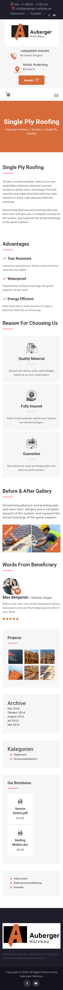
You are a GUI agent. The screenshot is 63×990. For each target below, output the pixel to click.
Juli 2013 (13, 720)
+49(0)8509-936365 (34, 51)
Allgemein (20, 754)
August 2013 (16, 716)
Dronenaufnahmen (25, 758)
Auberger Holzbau (31, 976)
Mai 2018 (14, 708)
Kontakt (36, 13)
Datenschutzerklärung (27, 882)
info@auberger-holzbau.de (33, 8)
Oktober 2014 (16, 712)
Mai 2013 (14, 724)
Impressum (17, 13)
